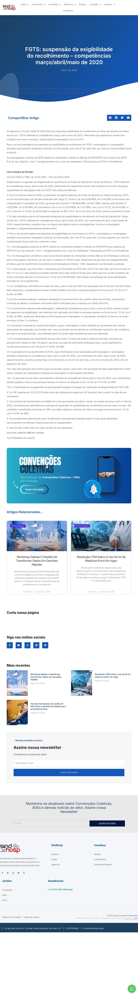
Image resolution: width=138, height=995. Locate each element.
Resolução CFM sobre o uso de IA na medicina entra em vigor (112, 675)
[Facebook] (2, 873)
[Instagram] (24, 873)
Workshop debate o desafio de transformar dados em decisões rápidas (37, 560)
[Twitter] (7, 873)
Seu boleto (53, 4)
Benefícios (68, 4)
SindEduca (68, 10)
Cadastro (108, 4)
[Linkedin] (13, 873)
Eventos (82, 4)
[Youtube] (18, 873)
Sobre (23, 4)
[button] (132, 989)
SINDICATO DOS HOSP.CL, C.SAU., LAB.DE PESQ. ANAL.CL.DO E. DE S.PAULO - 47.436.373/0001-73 (107, 918)
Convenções (37, 4)
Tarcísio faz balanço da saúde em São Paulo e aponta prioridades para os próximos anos (48, 706)
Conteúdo (93, 4)
